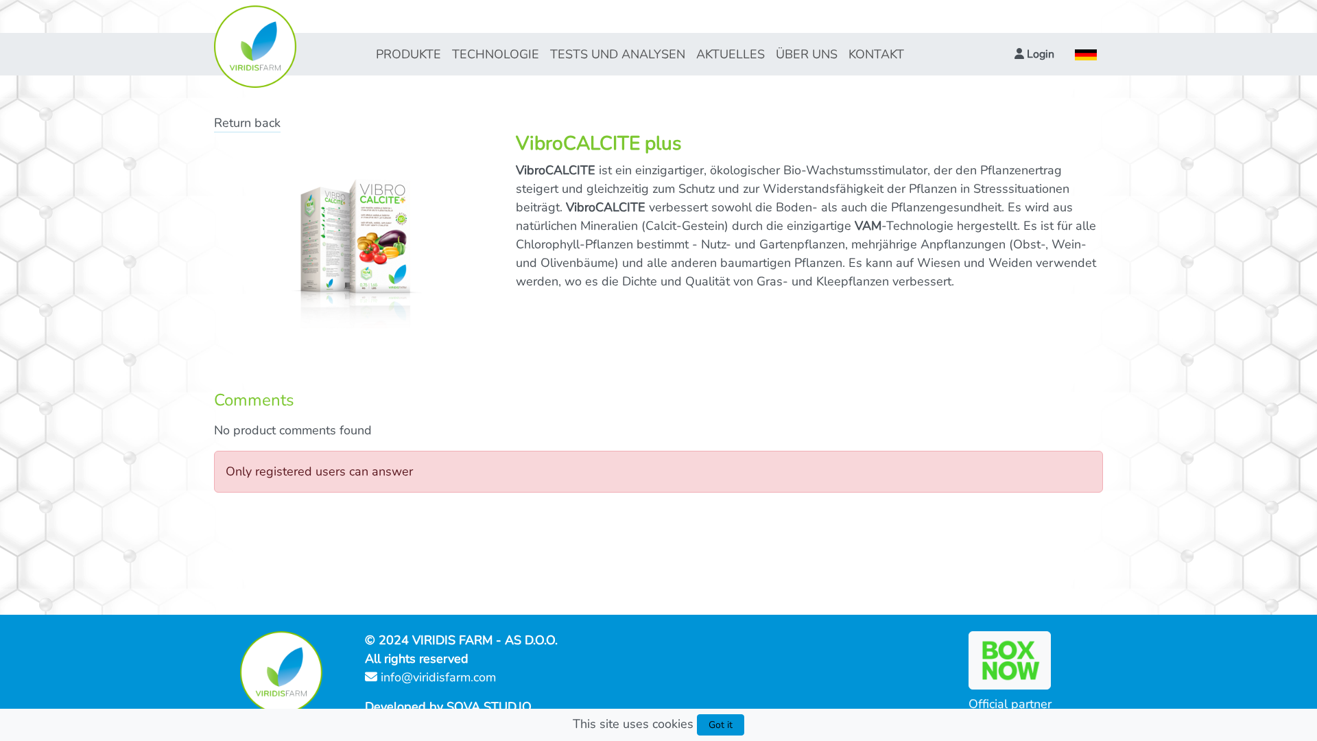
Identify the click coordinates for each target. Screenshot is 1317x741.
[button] (1034, 54)
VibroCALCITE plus (598, 143)
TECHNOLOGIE (495, 54)
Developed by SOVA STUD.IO (448, 706)
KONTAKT (876, 54)
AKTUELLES (730, 54)
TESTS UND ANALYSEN (617, 54)
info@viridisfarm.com (436, 677)
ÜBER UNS (807, 54)
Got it (721, 724)
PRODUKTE (408, 54)
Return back (247, 123)
